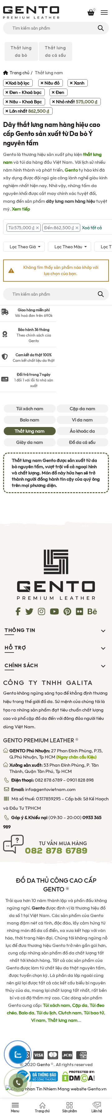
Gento (71, 170)
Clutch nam (70, 1012)
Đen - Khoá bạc (25, 92)
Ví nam (38, 1020)
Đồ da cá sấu (82, 442)
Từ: (21, 228)
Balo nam (29, 419)
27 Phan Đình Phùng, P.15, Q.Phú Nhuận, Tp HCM (56, 754)
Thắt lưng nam (29, 431)
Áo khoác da (82, 431)
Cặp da (79, 1005)
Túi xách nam (29, 408)
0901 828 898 (80, 780)
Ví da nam (82, 419)
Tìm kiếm (100, 28)
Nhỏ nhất (76, 101)
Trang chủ (19, 73)
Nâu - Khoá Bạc (25, 101)
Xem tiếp (21, 209)
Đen (60, 92)
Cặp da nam (82, 408)
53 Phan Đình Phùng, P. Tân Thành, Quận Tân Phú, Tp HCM (54, 768)
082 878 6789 (48, 780)
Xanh (79, 83)
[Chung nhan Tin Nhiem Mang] (56, 1088)
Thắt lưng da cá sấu (55, 51)
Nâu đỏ (51, 83)
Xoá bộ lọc (18, 83)
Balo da (26, 1012)
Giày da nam (29, 442)
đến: (59, 228)
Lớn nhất (29, 111)
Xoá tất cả (92, 228)
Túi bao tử (94, 1012)
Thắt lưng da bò (21, 51)
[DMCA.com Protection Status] (78, 1076)
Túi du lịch (46, 1012)
